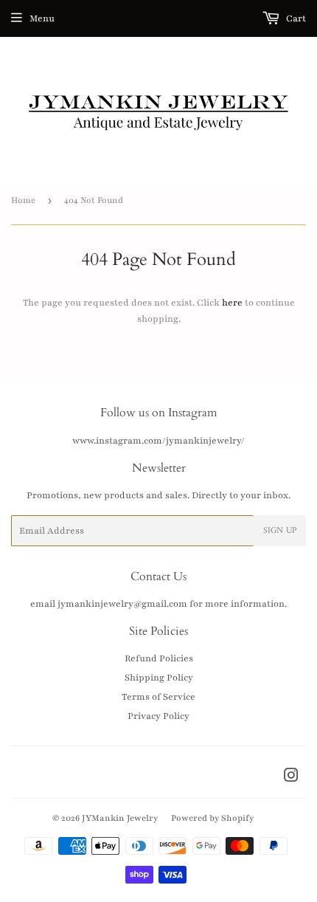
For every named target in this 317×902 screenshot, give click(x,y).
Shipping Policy (159, 678)
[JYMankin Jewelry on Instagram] (291, 778)
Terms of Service (158, 697)
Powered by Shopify (212, 818)
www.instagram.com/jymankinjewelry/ (158, 441)
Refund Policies (159, 658)
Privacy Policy (158, 716)
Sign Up (279, 531)
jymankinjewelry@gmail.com (122, 604)
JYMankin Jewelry (120, 818)
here (232, 303)
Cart (295, 18)
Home (23, 200)
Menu (42, 18)
